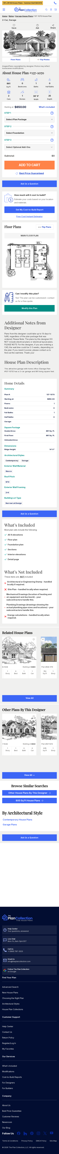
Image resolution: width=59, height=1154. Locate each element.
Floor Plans (15, 60)
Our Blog (6, 1128)
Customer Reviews (10, 1116)
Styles (11, 16)
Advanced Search (10, 987)
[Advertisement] (29, 875)
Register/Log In (9, 1043)
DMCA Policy (41, 1141)
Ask (37, 28)
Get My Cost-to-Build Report (29, 209)
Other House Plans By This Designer (27, 792)
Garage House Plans (24, 16)
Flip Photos (45, 60)
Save (14, 28)
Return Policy (8, 1037)
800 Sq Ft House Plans (28, 800)
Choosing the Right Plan (13, 998)
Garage (25, 461)
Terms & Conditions (10, 1141)
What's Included (9, 1066)
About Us (6, 1105)
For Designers (8, 1082)
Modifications (8, 1071)
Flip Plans (46, 227)
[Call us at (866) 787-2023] (55, 3)
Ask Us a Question (29, 184)
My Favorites (8, 1049)
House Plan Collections (12, 1009)
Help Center (7, 1026)
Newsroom (7, 1122)
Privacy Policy (27, 1141)
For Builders (7, 1088)
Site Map (53, 1141)
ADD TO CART (29, 165)
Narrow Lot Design (14, 503)
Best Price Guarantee (11, 1111)
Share (53, 28)
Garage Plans (10, 824)
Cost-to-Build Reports (12, 1077)
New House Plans (10, 992)
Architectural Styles (10, 1004)
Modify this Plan (29, 308)
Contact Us (7, 1032)
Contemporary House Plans (17, 819)
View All (28, 775)
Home (4, 16)
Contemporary (12, 461)
